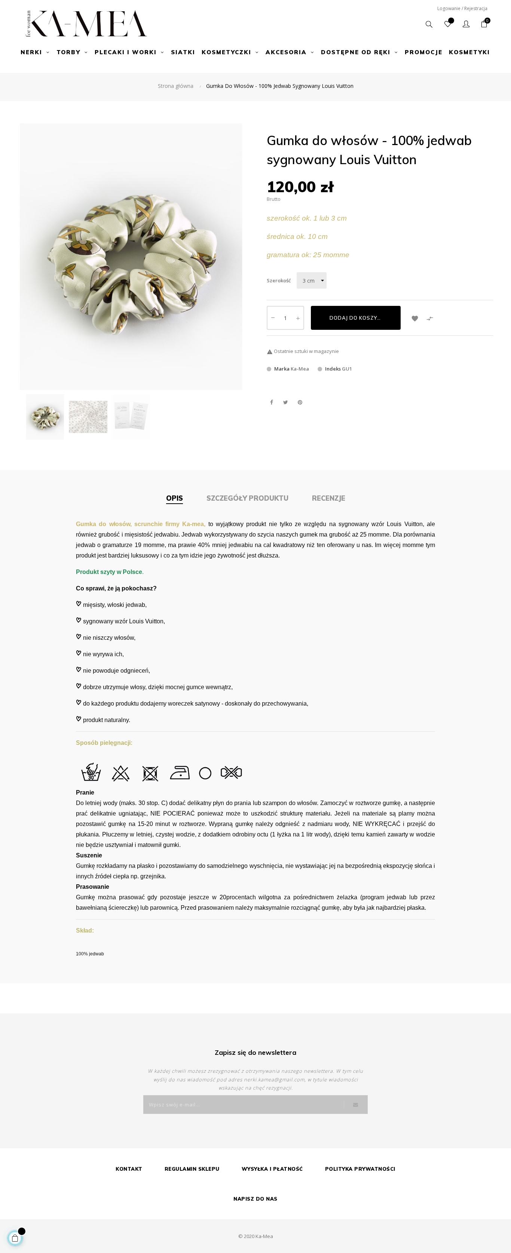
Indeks (333, 368)
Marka (282, 368)
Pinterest (300, 402)
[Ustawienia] (466, 24)
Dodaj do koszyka (357, 318)
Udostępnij (271, 402)
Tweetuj (285, 402)
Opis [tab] (174, 498)
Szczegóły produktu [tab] (247, 498)
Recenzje (328, 498)
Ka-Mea (300, 368)
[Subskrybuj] (356, 1104)
